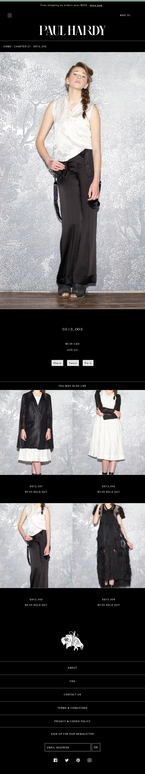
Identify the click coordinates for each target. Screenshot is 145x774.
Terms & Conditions (73, 707)
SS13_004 (108, 599)
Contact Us (72, 694)
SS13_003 (36, 599)
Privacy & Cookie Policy (72, 721)
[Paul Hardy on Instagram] (89, 761)
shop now (96, 5)
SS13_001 (36, 486)
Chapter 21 (22, 46)
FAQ (72, 681)
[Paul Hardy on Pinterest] (78, 761)
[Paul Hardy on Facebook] (55, 761)
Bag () (125, 15)
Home (8, 46)
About (72, 667)
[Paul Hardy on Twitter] (67, 761)
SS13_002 (108, 486)
